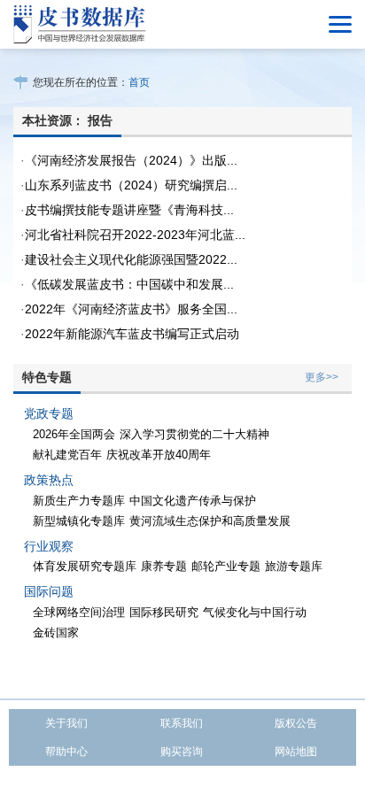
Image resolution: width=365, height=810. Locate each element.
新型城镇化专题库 (79, 521)
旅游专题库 (293, 566)
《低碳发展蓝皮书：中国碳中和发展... (129, 284)
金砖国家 (56, 632)
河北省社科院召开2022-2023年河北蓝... (135, 235)
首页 (139, 82)
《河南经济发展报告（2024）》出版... (131, 160)
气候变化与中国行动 (255, 612)
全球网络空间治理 (79, 612)
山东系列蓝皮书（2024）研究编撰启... (131, 185)
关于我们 (66, 723)
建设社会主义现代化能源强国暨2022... (131, 259)
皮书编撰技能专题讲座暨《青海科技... (129, 210)
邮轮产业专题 (225, 566)
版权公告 (296, 723)
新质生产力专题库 (79, 500)
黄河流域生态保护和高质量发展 (210, 521)
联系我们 (181, 723)
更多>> (321, 377)
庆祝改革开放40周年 (158, 454)
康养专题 (164, 566)
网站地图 (296, 751)
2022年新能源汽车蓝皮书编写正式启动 (132, 334)
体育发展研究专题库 (84, 566)
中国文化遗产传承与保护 (192, 500)
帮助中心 (66, 751)
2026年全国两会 (74, 434)
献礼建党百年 (67, 454)
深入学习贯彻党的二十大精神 (194, 434)
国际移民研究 (163, 612)
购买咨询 (181, 751)
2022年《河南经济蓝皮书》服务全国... (131, 309)
